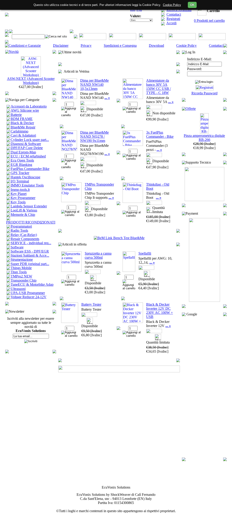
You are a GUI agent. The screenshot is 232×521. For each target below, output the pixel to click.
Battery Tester (91, 304)
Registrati (173, 19)
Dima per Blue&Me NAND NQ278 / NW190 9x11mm (94, 136)
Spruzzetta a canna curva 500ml (98, 255)
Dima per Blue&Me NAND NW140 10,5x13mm (94, 85)
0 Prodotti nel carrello (209, 20)
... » (107, 98)
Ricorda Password (204, 93)
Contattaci (174, 14)
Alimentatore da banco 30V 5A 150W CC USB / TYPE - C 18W (158, 87)
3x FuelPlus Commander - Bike (160, 134)
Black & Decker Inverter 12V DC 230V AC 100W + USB (159, 310)
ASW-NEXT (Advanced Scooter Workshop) (31, 81)
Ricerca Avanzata (179, 10)
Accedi (171, 23)
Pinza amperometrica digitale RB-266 (204, 138)
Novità (14, 52)
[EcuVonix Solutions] (7, 15)
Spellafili (144, 253)
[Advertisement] (204, 387)
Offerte (191, 109)
